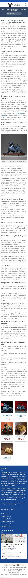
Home (3, 9)
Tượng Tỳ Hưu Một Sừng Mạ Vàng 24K (7, 458)
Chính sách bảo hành (6, 514)
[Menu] (2, 4)
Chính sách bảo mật (6, 516)
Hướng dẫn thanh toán (7, 519)
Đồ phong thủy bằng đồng (12, 9)
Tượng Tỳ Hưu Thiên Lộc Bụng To (20, 437)
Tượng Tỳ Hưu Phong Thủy (7, 416)
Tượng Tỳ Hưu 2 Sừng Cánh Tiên (21, 416)
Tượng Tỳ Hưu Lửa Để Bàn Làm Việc (7, 437)
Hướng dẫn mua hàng (6, 524)
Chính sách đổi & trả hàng (7, 521)
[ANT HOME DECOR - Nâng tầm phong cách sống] (14, 4)
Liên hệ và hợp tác (5, 526)
